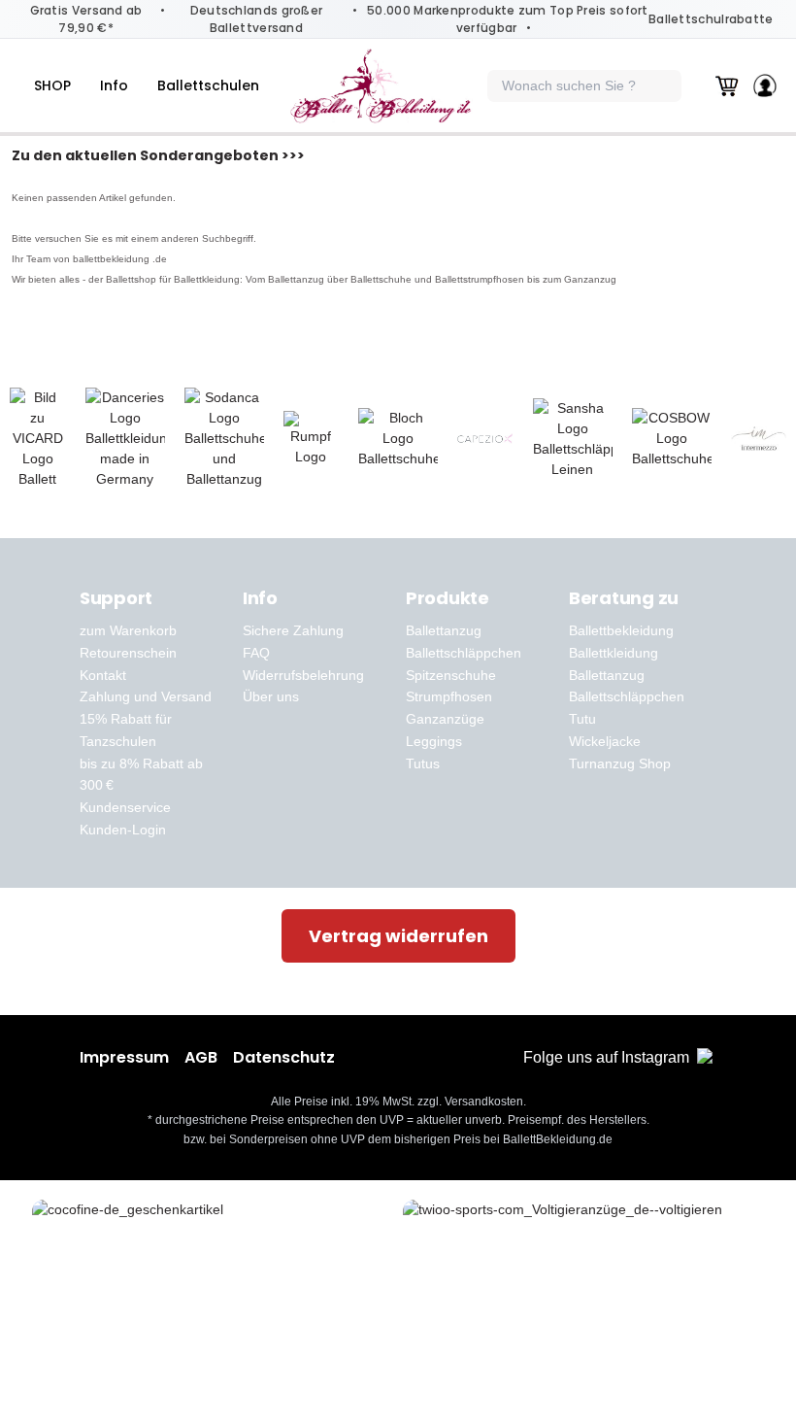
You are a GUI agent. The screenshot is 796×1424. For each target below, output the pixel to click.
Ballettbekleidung (621, 630)
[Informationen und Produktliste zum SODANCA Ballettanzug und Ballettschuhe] (224, 439)
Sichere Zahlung (293, 630)
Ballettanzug (443, 630)
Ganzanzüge (445, 719)
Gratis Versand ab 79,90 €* (86, 19)
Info (114, 85)
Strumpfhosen (449, 696)
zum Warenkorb (128, 630)
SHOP (52, 85)
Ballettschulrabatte (711, 19)
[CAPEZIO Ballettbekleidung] (485, 439)
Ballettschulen (208, 85)
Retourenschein (128, 653)
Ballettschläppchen (463, 653)
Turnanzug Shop (620, 763)
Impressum (124, 1057)
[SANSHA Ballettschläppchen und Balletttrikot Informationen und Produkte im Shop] (573, 439)
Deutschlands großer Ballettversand (256, 19)
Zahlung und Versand (146, 696)
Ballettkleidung (613, 653)
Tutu (582, 719)
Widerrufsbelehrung (303, 675)
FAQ (256, 653)
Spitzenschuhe (451, 675)
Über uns (271, 696)
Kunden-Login (123, 829)
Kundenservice (125, 807)
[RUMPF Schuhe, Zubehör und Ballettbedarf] (311, 439)
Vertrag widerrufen (398, 936)
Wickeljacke (605, 741)
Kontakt (103, 675)
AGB (200, 1057)
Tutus (423, 763)
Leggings (434, 741)
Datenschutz (284, 1057)
